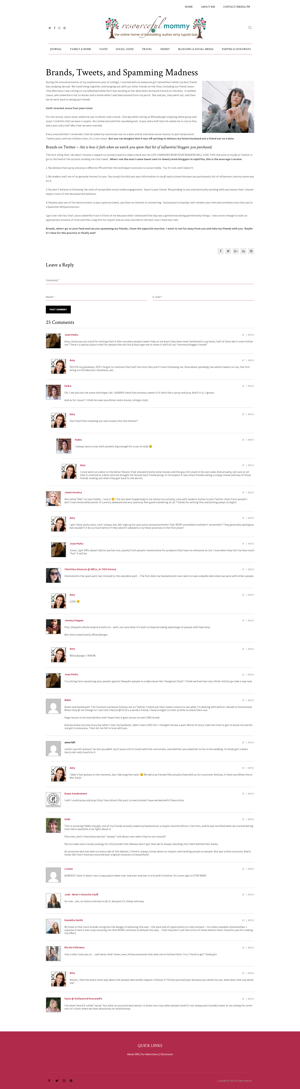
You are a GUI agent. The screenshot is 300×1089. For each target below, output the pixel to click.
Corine (68, 868)
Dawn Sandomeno (75, 793)
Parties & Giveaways (236, 49)
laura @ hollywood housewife (83, 998)
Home (189, 7)
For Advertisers (150, 1054)
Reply (251, 334)
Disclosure (167, 1054)
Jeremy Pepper (74, 620)
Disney (165, 49)
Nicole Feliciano (74, 947)
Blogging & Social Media (196, 49)
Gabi (67, 819)
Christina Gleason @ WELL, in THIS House (90, 569)
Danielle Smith (73, 920)
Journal (56, 49)
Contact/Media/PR (236, 7)
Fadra (67, 386)
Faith (103, 49)
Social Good (125, 49)
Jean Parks (71, 334)
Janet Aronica (73, 492)
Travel (147, 49)
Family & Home (80, 49)
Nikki (67, 700)
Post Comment (58, 309)
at (243, 334)
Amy (72, 360)
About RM (208, 7)
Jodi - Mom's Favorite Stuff (81, 894)
